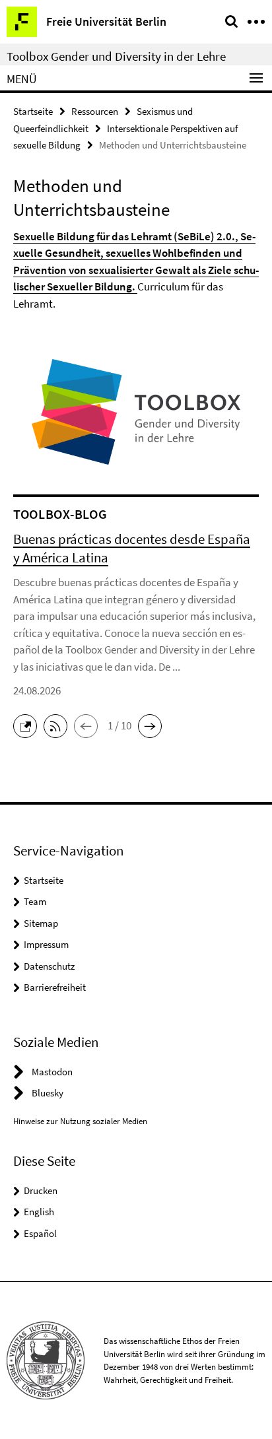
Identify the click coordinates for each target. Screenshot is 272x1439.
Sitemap (41, 923)
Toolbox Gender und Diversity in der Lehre (116, 56)
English (39, 1211)
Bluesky (47, 1093)
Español (40, 1233)
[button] (28, 725)
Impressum (46, 944)
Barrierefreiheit (55, 987)
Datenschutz (49, 966)
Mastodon (52, 1071)
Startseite (33, 111)
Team (35, 901)
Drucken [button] (40, 1190)
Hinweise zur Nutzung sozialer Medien (80, 1121)
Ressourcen (94, 111)
